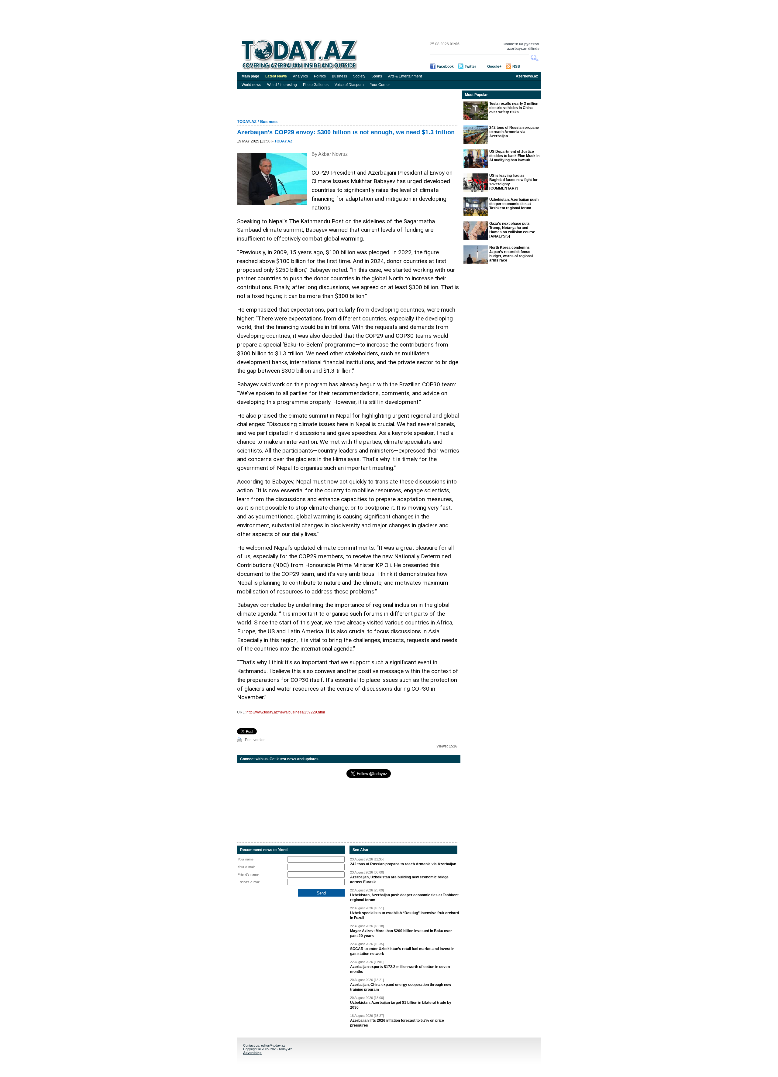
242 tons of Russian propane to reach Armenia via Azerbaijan (403, 864)
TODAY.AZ (246, 121)
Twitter (470, 66)
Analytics (300, 76)
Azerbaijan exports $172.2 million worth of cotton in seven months (400, 969)
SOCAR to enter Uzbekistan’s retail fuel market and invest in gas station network (402, 951)
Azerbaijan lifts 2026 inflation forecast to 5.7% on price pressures (397, 1022)
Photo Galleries (316, 85)
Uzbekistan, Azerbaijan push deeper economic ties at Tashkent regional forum (404, 897)
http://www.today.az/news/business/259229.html (285, 712)
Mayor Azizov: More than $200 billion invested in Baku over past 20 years (401, 933)
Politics (320, 76)
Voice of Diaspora (349, 85)
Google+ (494, 66)
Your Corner (380, 85)
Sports (376, 76)
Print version (255, 740)
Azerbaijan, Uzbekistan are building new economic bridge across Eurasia (399, 879)
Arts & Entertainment (405, 76)
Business (339, 76)
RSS (516, 66)
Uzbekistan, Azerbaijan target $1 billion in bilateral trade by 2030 (400, 1005)
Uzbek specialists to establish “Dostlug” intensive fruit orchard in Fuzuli (404, 915)
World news (251, 85)
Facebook (445, 66)
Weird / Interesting (282, 85)
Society (359, 76)
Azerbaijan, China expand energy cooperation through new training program (400, 987)
